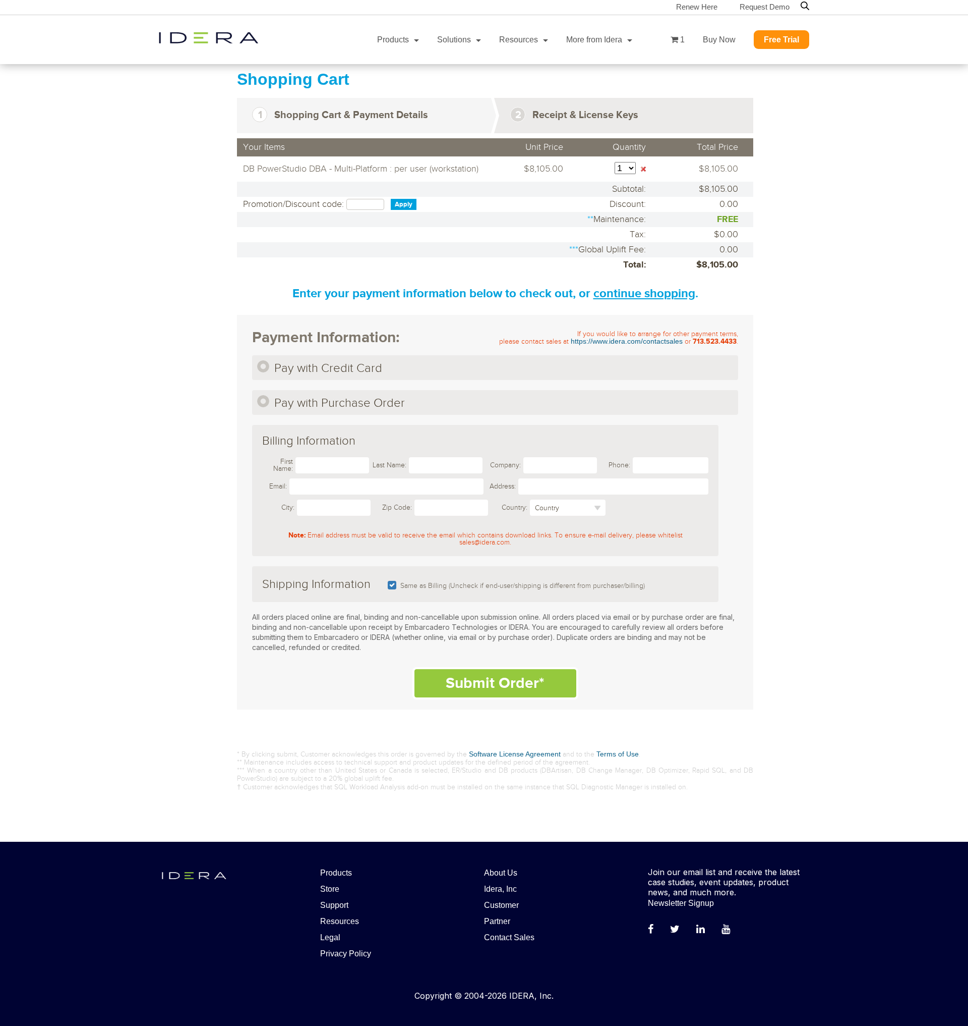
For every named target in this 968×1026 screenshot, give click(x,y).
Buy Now (719, 39)
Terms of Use (617, 754)
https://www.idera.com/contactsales (627, 341)
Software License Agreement (515, 754)
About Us (500, 873)
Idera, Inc (500, 889)
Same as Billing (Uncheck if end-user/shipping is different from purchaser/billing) (522, 586)
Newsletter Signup (681, 903)
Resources (518, 39)
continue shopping (644, 293)
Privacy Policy (345, 953)
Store (329, 889)
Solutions (454, 39)
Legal (330, 937)
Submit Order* (495, 683)
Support (334, 905)
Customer (501, 905)
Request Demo (765, 7)
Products (393, 39)
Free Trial (781, 39)
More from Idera (594, 39)
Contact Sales (509, 937)
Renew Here (696, 7)
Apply (403, 204)
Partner (497, 921)
